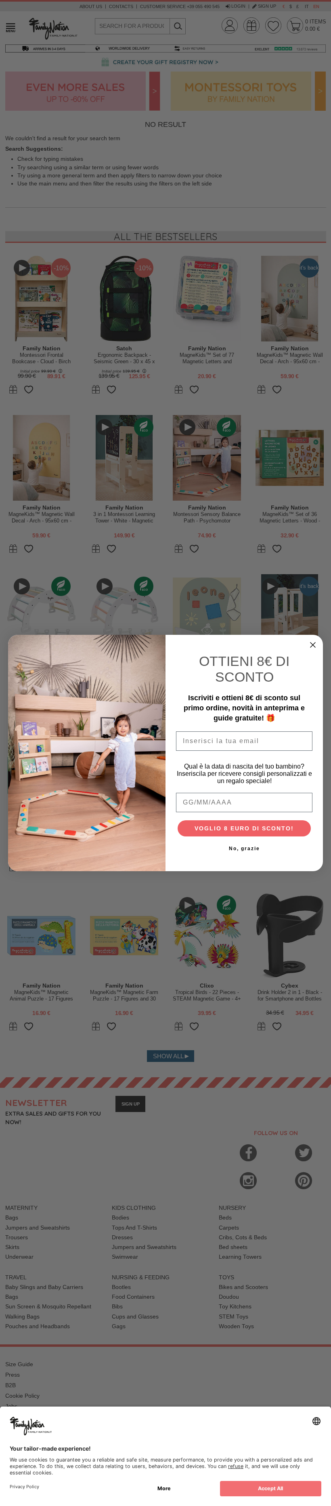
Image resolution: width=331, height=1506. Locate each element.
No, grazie (244, 848)
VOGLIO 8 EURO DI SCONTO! (244, 828)
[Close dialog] (313, 645)
